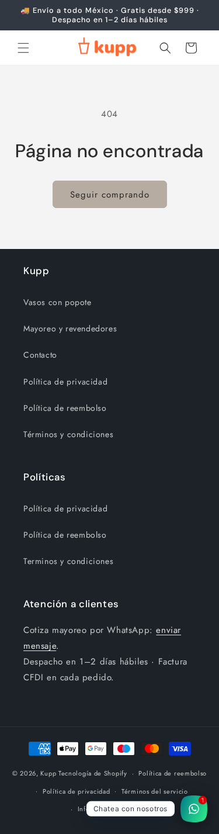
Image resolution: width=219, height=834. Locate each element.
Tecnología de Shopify (92, 773)
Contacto (40, 355)
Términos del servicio (154, 791)
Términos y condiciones (68, 434)
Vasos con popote (57, 302)
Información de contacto (115, 809)
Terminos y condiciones (68, 561)
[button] (23, 48)
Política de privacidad (65, 381)
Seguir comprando (110, 194)
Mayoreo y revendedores (70, 328)
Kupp (48, 773)
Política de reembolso (65, 408)
